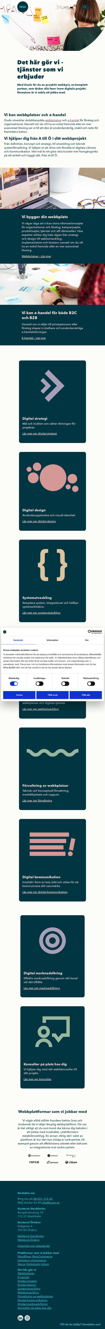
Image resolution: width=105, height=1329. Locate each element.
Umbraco (24, 1260)
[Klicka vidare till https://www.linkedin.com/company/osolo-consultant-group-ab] (21, 1317)
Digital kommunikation (32, 1300)
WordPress (24, 1256)
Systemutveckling (29, 1288)
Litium (45, 1264)
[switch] (39, 683)
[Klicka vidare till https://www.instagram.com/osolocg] (27, 1317)
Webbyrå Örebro (29, 1240)
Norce (21, 1264)
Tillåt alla (85, 695)
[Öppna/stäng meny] (84, 7)
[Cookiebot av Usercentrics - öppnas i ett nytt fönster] (90, 632)
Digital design (27, 1284)
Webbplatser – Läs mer (36, 256)
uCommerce (38, 1260)
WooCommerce (42, 1256)
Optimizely (33, 1264)
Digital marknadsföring (33, 1304)
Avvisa (19, 695)
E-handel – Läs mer (34, 338)
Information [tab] (52, 640)
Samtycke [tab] (18, 640)
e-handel (73, 120)
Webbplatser (26, 1273)
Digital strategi (27, 1281)
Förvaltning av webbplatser (35, 1296)
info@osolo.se (50, 1202)
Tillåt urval (53, 695)
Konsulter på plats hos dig (35, 1308)
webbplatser (53, 120)
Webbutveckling (28, 1292)
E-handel (23, 1277)
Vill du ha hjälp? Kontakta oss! (80, 1324)
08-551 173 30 (42, 1198)
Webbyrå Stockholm (31, 1236)
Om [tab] (87, 640)
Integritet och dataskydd (34, 1246)
